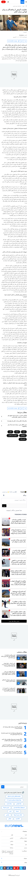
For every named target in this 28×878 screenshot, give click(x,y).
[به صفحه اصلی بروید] (22, 2)
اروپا (23, 6)
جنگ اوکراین (18, 804)
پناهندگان (23, 435)
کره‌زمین (11, 838)
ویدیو (25, 848)
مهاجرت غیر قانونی (12, 435)
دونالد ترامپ (9, 804)
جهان (12, 835)
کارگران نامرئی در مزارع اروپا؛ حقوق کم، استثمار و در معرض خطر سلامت (17, 416)
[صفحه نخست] (26, 6)
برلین (24, 432)
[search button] (2, 786)
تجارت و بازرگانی (23, 838)
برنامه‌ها (11, 848)
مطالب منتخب (22, 652)
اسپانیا (17, 811)
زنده (3, 1)
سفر (26, 845)
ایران (10, 811)
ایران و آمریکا (6, 808)
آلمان (10, 432)
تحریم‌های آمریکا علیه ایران (19, 808)
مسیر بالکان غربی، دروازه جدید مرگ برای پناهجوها (17, 425)
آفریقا (17, 432)
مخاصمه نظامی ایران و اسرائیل (14, 796)
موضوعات (25, 831)
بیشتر (25, 863)
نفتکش (9, 819)
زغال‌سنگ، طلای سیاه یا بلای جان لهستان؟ (17, 421)
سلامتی (7, 815)
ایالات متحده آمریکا (18, 815)
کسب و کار (23, 439)
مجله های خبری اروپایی (17, 6)
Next (25, 841)
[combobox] (14, 786)
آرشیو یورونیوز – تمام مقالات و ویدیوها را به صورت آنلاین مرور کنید (7, 852)
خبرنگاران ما (24, 851)
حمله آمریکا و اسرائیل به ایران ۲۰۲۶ (14, 800)
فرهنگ (11, 845)
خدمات (25, 859)
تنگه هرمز (18, 819)
